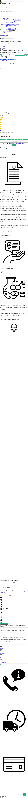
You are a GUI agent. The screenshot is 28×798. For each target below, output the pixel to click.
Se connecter (12, 30)
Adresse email (4, 35)
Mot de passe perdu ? (5, 24)
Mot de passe (4, 19)
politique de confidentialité (7, 59)
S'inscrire (11, 63)
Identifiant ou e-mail (6, 11)
